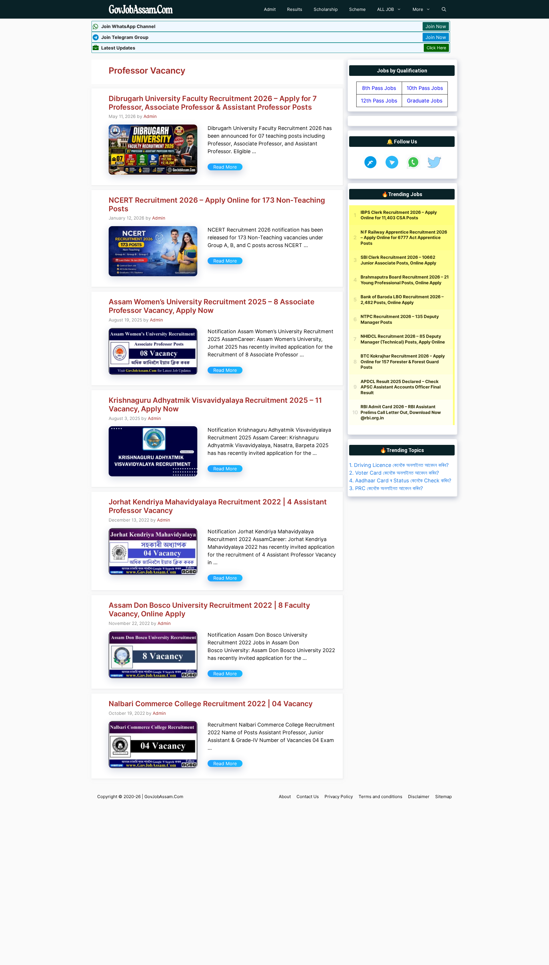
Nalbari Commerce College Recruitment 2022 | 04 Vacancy (211, 703)
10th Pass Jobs (425, 88)
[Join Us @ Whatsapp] (413, 168)
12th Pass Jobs (379, 101)
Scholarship (326, 9)
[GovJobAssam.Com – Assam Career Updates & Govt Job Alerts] (141, 9)
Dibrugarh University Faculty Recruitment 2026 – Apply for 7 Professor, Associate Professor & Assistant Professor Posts (213, 102)
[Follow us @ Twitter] (434, 168)
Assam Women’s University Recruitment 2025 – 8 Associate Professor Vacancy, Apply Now (212, 306)
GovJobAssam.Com (163, 796)
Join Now (435, 26)
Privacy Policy (339, 796)
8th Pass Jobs (379, 88)
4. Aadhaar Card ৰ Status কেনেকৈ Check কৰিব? (400, 480)
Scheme (357, 9)
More (418, 9)
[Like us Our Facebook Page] (370, 168)
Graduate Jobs (424, 101)
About (285, 796)
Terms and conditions (380, 796)
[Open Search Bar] (444, 9)
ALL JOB (385, 9)
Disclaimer (418, 796)
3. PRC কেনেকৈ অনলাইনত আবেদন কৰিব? (386, 488)
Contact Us (308, 796)
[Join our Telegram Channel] (391, 168)
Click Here (436, 47)
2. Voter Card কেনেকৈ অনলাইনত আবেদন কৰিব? (394, 473)
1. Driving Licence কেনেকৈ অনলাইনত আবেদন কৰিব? (399, 465)
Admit (270, 9)
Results (294, 9)
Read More (225, 167)
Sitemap (443, 796)
